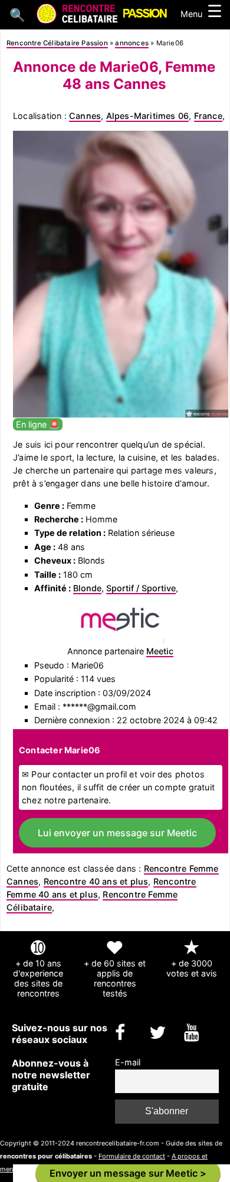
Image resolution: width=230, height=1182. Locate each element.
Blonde (87, 588)
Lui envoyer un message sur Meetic (117, 833)
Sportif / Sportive (141, 588)
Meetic (159, 651)
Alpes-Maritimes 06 (147, 116)
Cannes (85, 116)
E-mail (127, 1062)
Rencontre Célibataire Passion (57, 43)
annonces (132, 43)
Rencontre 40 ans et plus (96, 881)
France (208, 116)
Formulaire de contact (131, 1156)
